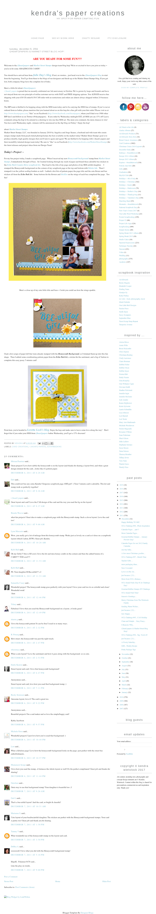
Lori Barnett (123, 416)
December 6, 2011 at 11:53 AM (28, 560)
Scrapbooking (54, 447)
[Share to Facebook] (51, 443)
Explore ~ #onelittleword (128, 162)
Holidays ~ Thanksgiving (128, 194)
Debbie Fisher (124, 364)
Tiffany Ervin (124, 457)
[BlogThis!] (46, 443)
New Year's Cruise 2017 (128, 210)
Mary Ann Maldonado (127, 422)
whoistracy (15, 649)
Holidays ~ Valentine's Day (129, 197)
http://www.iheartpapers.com (16, 113)
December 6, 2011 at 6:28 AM (28, 472)
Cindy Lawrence (125, 358)
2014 (122, 504)
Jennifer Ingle (124, 393)
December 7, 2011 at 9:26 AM (28, 791)
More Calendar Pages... (129, 533)
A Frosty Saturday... (128, 642)
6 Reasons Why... (127, 624)
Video (121, 252)
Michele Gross (17, 731)
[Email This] (43, 443)
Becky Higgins (124, 283)
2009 (122, 701)
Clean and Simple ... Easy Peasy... (133, 621)
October (125, 658)
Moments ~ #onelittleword (128, 204)
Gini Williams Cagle (126, 383)
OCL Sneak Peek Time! (130, 592)
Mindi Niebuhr (124, 302)
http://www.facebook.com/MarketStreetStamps (88, 142)
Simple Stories (124, 229)
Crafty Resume (91, 38)
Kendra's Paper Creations (78, 13)
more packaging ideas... (129, 564)
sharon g (14, 619)
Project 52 (122, 220)
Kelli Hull (15, 549)
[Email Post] (39, 443)
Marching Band (124, 201)
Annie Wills (123, 345)
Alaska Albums (124, 130)
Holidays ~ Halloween (127, 188)
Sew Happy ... (126, 613)
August (125, 665)
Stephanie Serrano (125, 444)
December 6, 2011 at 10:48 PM (28, 739)
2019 (122, 485)
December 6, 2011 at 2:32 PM (27, 627)
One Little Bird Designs (127, 305)
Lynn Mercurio (17, 531)
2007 (122, 708)
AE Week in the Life (126, 127)
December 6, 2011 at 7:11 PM (27, 688)
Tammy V (15, 831)
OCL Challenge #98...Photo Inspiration (135, 526)
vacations (122, 262)
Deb (12, 479)
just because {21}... (128, 638)
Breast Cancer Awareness (128, 140)
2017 (122, 492)
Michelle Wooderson (126, 425)
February (125, 688)
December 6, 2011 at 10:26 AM (28, 542)
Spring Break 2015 (126, 236)
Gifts (121, 169)
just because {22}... (128, 610)
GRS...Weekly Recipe (129, 646)
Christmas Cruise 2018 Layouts (130, 146)
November (126, 654)
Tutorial (122, 249)
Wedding (122, 255)
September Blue (125, 318)
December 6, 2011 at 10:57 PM (28, 758)
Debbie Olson (124, 367)
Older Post (106, 881)
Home (57, 881)
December (125, 518)
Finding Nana (124, 289)
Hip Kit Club (124, 175)
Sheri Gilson (123, 438)
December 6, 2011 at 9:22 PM (27, 703)
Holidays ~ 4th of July (127, 178)
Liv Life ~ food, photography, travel (132, 299)
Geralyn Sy (123, 292)
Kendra (19, 443)
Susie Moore (123, 448)
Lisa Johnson (124, 412)
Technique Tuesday (126, 246)
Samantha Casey (18, 582)
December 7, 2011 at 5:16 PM (27, 854)
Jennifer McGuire (125, 396)
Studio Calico (124, 239)
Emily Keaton (16, 664)
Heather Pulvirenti (125, 390)
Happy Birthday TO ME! (130, 522)
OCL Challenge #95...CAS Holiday (134, 617)
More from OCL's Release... (131, 579)
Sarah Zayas (123, 311)
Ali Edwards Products (127, 133)
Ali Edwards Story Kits (127, 136)
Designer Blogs (87, 912)
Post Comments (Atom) (24, 887)
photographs (123, 258)
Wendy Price (123, 467)
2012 (122, 511)
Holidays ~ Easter (125, 185)
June (124, 673)
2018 (122, 488)
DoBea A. (15, 846)
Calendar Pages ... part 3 (130, 529)
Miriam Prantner (17, 461)
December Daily (125, 149)
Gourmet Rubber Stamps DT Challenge (135, 589)
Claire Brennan (124, 361)
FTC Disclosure (117, 38)
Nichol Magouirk (125, 428)
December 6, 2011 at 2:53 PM (27, 657)
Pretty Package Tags (128, 649)
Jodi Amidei (123, 400)
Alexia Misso (124, 342)
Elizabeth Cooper (125, 286)
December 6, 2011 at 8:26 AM (28, 491)
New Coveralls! (127, 568)
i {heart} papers (10, 91)
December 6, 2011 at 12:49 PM (28, 612)
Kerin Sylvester (124, 406)
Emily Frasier (124, 377)
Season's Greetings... (128, 596)
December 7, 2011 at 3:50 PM (27, 839)
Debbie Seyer (124, 371)
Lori (12, 746)
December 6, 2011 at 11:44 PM (28, 776)
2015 (122, 500)
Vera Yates (123, 460)
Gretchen (14, 783)
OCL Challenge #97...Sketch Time (133, 557)
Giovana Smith (124, 387)
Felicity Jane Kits (125, 165)
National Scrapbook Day (128, 207)
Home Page (37, 38)
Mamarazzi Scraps (18, 764)
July (123, 669)
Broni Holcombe (125, 348)
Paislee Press (124, 308)
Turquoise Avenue (125, 324)
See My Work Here (63, 38)
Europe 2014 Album (126, 156)
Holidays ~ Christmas (127, 181)
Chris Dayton (124, 351)
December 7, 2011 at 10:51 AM (28, 806)
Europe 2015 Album (126, 159)
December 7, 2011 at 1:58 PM (27, 824)
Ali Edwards (123, 279)
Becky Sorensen (17, 694)
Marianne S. (16, 813)
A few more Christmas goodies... (133, 553)
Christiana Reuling (126, 355)
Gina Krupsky (124, 380)
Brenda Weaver (17, 513)
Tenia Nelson (124, 451)
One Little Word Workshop (129, 213)
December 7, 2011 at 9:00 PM (27, 869)
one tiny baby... (126, 549)
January (125, 692)
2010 (122, 697)
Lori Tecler (123, 419)
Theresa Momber (125, 454)
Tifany (13, 604)
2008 (122, 704)
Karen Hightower (125, 403)
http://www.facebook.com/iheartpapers (64, 113)
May (124, 677)
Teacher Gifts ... (127, 560)
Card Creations (20, 447)
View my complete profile (134, 87)
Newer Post (8, 881)
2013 (122, 507)
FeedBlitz (129, 754)
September (126, 661)
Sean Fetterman (124, 435)
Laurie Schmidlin (125, 409)
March (124, 684)
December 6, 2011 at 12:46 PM (28, 597)
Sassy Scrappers (125, 315)
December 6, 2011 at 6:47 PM (27, 672)
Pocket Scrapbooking (127, 217)
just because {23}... (128, 575)
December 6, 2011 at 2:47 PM (27, 642)
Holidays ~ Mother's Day (128, 191)
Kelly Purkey (124, 295)
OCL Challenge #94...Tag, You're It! (134, 635)
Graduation (123, 172)
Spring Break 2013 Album (128, 233)
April (124, 681)
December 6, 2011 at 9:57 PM (27, 724)
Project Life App (125, 223)
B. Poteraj (15, 634)
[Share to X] (49, 443)
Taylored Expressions (127, 242)
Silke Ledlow (124, 441)
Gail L (13, 798)
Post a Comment (11, 876)
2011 (122, 515)
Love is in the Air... (128, 571)
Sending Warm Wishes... (130, 606)
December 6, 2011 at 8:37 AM (28, 506)
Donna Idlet (123, 374)
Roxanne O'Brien (125, 432)
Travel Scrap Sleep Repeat (128, 321)
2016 (122, 496)
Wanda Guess (124, 464)
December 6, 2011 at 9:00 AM (28, 524)
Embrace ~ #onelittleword (128, 153)
